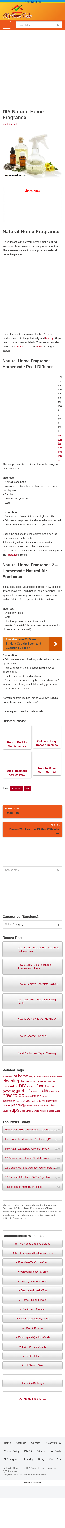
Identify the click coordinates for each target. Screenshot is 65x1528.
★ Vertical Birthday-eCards (32, 1271)
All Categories (11, 1459)
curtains (51, 1082)
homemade (55, 1091)
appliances (8, 1077)
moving (19, 1101)
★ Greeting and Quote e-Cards (32, 1337)
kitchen (36, 1096)
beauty (47, 1076)
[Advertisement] (32, 67)
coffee (33, 1082)
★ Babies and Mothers (32, 1309)
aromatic (18, 346)
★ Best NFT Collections (32, 1346)
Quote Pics (55, 1459)
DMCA (28, 1451)
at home (16, 788)
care (53, 1076)
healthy (49, 338)
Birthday (28, 1459)
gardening (9, 1091)
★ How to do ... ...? (32, 1327)
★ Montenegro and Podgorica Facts (32, 1252)
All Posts (56, 1451)
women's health (47, 1111)
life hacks (46, 1096)
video (22, 1111)
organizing (30, 1100)
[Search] (58, 24)
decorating (10, 1086)
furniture (49, 1086)
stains (51, 1105)
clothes (25, 1081)
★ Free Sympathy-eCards (32, 1281)
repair (36, 1105)
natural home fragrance (60, 447)
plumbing (28, 1106)
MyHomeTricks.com (35, 1474)
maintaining (9, 1100)
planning (17, 1105)
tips (15, 1110)
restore (43, 1105)
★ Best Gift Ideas (32, 1355)
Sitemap (41, 1451)
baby (31, 1077)
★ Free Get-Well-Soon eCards (32, 1262)
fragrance (12, 554)
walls (36, 1111)
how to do (13, 1095)
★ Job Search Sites (32, 1365)
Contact (35, 1442)
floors (33, 1086)
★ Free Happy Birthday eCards (32, 1243)
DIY (27, 788)
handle (34, 1091)
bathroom (38, 1077)
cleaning (11, 1080)
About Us (21, 1442)
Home (7, 1442)
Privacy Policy (53, 1442)
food (40, 1086)
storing (7, 1110)
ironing (28, 1096)
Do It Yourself (10, 124)
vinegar (29, 1111)
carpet (59, 1077)
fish (28, 1086)
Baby (41, 1459)
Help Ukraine (32, 1)
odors (39, 346)
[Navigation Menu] (7, 25)
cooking (42, 1081)
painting (43, 1101)
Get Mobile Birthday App (32, 1398)
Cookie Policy (11, 1451)
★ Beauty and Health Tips (32, 1290)
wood (57, 1111)
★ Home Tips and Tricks (32, 1299)
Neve (16, 1468)
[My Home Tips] (17, 11)
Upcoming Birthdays (32, 1383)
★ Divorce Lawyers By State (32, 1318)
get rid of (23, 1091)
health (43, 1091)
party (50, 1101)
